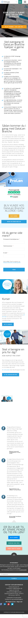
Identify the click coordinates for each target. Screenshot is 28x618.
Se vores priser (6, 370)
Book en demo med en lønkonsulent (14, 222)
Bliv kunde (14, 537)
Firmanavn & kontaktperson (11, 239)
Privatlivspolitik (23, 570)
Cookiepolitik (10, 597)
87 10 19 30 (16, 590)
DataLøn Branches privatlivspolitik (11, 262)
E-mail (5, 253)
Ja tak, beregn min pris (10, 374)
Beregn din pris (14, 543)
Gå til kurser (8, 324)
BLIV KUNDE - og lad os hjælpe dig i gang (14, 27)
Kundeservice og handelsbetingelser (14, 599)
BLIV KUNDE (14, 216)
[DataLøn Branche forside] (5, 3)
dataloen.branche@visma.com (14, 592)
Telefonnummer (8, 246)
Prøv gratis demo (14, 548)
